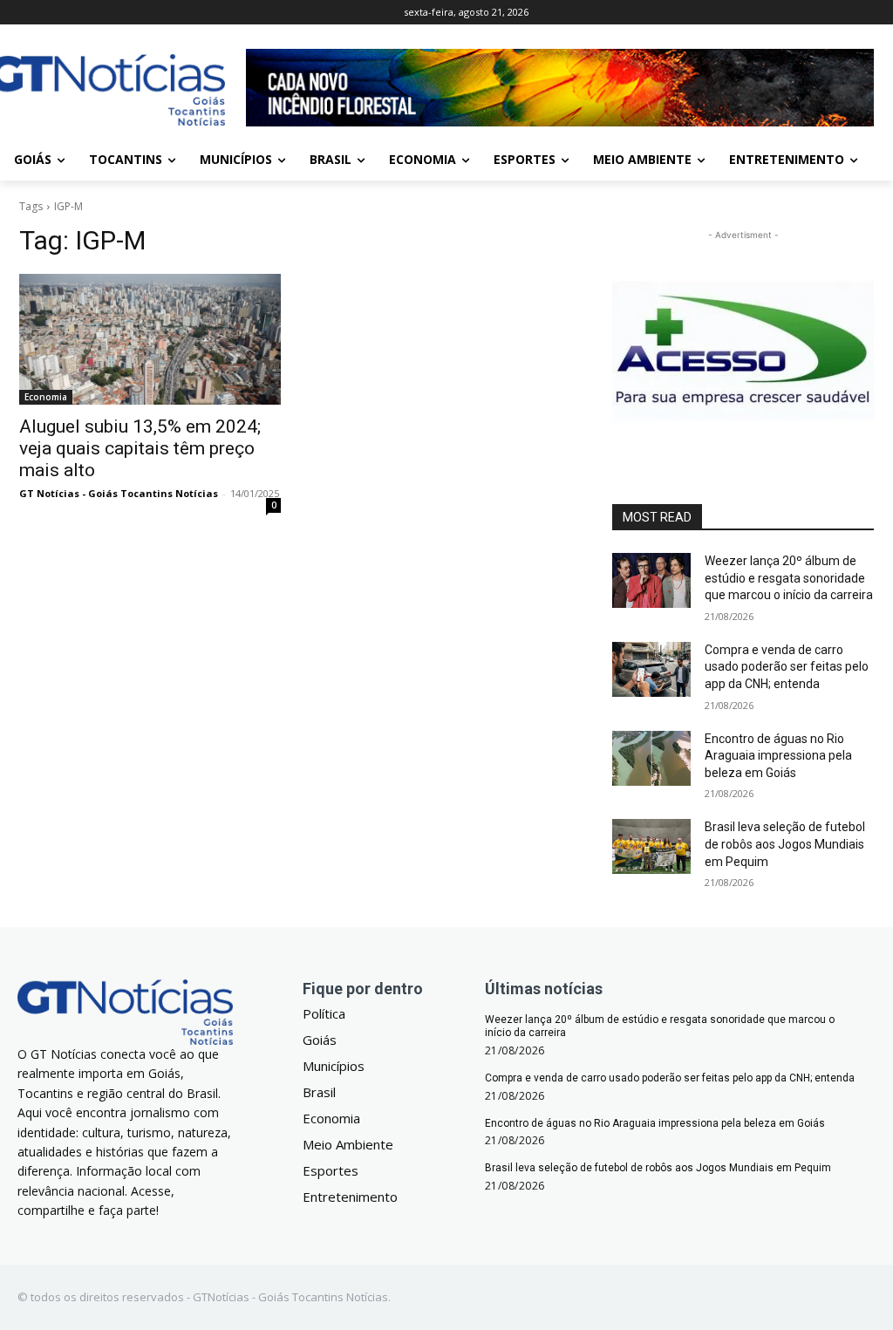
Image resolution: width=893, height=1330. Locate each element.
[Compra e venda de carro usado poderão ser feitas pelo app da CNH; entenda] (651, 669)
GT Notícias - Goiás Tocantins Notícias (118, 493)
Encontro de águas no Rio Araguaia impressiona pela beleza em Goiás (778, 756)
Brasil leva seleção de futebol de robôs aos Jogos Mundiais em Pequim (785, 844)
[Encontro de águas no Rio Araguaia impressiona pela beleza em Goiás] (651, 758)
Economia (45, 397)
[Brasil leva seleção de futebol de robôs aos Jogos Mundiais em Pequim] (651, 846)
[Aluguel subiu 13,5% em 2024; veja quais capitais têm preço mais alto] (150, 339)
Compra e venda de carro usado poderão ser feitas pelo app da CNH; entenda (787, 667)
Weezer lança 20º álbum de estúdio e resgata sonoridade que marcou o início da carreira (789, 578)
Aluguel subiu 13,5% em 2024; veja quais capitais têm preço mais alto (140, 448)
